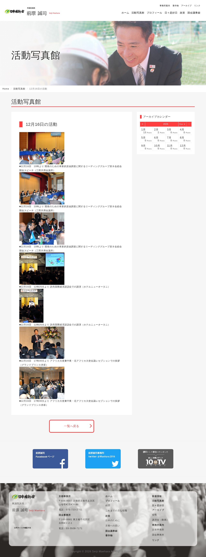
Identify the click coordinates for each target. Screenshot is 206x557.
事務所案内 (165, 6)
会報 (154, 514)
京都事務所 (158, 529)
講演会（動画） (160, 519)
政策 (182, 12)
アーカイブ (186, 6)
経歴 (107, 505)
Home (5, 88)
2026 (165, 124)
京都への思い (112, 525)
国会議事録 (193, 12)
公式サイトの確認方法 (22, 528)
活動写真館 (137, 12)
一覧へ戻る (71, 426)
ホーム (125, 12)
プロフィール (154, 12)
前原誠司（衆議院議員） (43, 10)
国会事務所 (158, 534)
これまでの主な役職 (116, 510)
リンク (197, 6)
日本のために (112, 520)
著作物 (176, 6)
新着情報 (157, 496)
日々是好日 (171, 12)
